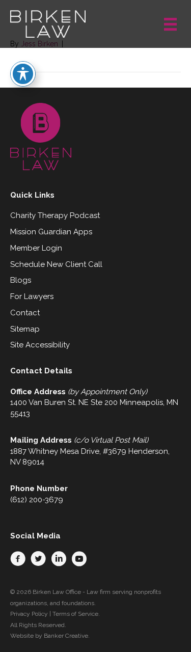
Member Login (36, 248)
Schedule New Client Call (56, 264)
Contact (25, 312)
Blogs (20, 280)
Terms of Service (75, 613)
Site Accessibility (40, 344)
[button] (17, 558)
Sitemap (25, 329)
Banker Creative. (67, 635)
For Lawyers (31, 296)
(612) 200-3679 (36, 499)
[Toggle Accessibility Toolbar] (23, 74)
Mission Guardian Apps (51, 231)
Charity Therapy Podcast (55, 215)
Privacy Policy (29, 613)
